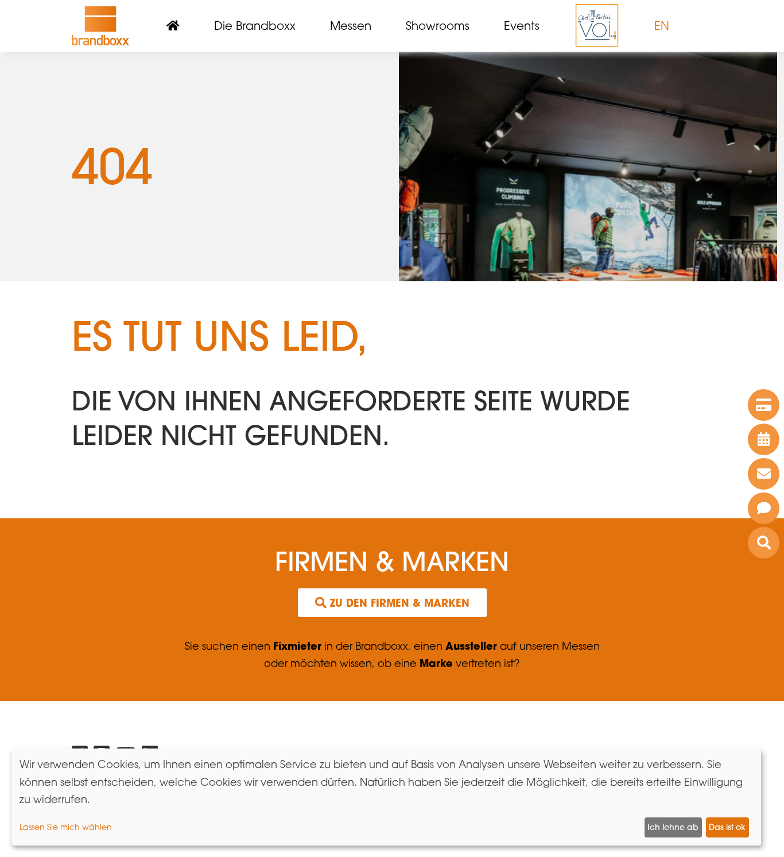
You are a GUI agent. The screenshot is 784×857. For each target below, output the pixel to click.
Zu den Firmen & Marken (398, 603)
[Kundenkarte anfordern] (763, 405)
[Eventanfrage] (763, 508)
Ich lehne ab (672, 827)
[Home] (100, 25)
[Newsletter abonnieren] (763, 474)
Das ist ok (727, 827)
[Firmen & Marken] (763, 543)
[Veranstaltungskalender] (763, 439)
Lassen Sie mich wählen (66, 827)
